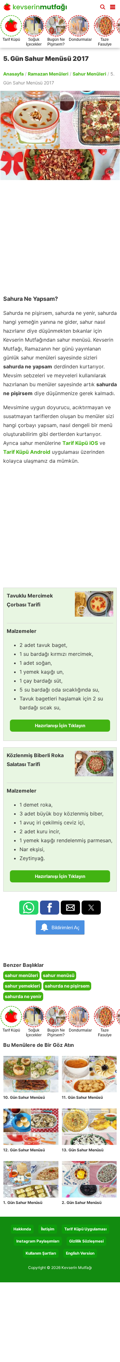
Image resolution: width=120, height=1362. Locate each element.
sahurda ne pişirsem (67, 986)
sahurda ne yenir (23, 996)
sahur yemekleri (22, 986)
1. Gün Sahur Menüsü (22, 1202)
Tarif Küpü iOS (80, 443)
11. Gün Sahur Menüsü (82, 1097)
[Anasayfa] (37, 8)
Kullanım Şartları (41, 1253)
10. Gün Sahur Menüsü (24, 1097)
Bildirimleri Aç (66, 927)
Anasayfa (13, 73)
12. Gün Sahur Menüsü (24, 1150)
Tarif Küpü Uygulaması (85, 1229)
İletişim (47, 1229)
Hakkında (22, 1229)
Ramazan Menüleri (48, 73)
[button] (112, 5)
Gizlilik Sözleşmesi (86, 1241)
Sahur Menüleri (89, 73)
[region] (60, 234)
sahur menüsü (59, 975)
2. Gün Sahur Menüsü (81, 1202)
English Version (80, 1253)
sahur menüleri (21, 975)
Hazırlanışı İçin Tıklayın (60, 725)
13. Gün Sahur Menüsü (82, 1150)
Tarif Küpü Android (26, 452)
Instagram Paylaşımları (37, 1241)
